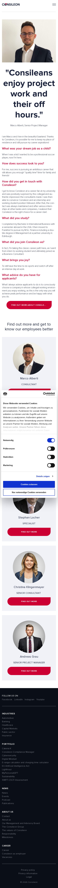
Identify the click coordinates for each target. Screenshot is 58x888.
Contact (6, 816)
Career (5, 850)
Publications (8, 803)
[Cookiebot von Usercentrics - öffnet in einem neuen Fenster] (43, 394)
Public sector (8, 732)
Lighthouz (7, 769)
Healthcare (7, 725)
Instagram (29, 699)
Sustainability (8, 776)
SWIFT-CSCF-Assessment (15, 780)
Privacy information (27, 873)
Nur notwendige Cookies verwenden (29, 492)
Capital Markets (10, 728)
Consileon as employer (14, 853)
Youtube (40, 699)
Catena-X (6, 748)
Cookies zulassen (29, 484)
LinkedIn (18, 699)
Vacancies (7, 857)
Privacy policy (28, 870)
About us (6, 819)
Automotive (8, 718)
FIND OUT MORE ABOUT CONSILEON (29, 305)
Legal (29, 877)
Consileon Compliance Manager (18, 752)
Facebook (7, 699)
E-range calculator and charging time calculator (25, 762)
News (5, 793)
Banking (6, 721)
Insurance (7, 735)
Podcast (6, 800)
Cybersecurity (9, 755)
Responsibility (9, 833)
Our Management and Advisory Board (21, 823)
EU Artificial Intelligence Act (15, 766)
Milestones (7, 837)
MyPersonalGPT (10, 773)
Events (5, 796)
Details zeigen (43, 476)
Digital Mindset (9, 759)
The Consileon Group (13, 826)
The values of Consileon (14, 830)
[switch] (51, 448)
